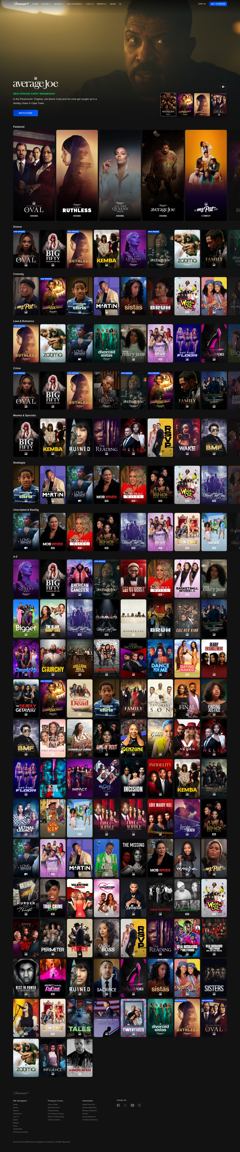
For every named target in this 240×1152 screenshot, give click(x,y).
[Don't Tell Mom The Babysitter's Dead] (79, 698)
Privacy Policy (53, 1111)
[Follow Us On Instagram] (139, 1105)
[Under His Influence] (53, 1058)
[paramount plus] (21, 4)
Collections (17, 1114)
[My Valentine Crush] (79, 898)
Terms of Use (53, 1104)
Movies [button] (58, 4)
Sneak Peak (17, 1129)
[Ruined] (79, 978)
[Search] (120, 4)
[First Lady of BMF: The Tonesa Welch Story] (26, 738)
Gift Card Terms (54, 1107)
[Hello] (214, 738)
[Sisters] (214, 978)
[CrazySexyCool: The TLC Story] (106, 658)
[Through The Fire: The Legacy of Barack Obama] (106, 1018)
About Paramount (89, 1117)
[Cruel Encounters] (133, 658)
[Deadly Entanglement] (214, 658)
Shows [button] (46, 4)
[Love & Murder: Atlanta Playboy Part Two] (133, 818)
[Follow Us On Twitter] (125, 1105)
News (113, 4)
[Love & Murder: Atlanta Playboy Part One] (106, 818)
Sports (15, 1120)
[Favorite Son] (160, 698)
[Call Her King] (187, 618)
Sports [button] (101, 4)
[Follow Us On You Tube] (132, 1105)
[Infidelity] (160, 778)
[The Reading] (160, 938)
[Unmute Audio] (223, 87)
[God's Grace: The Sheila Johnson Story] (160, 738)
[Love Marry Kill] (160, 818)
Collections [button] (74, 4)
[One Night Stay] (26, 938)
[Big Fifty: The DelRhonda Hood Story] (53, 578)
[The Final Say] (187, 698)
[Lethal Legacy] (26, 818)
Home (35, 4)
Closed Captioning (89, 1107)
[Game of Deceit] (106, 738)
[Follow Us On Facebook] (118, 1105)
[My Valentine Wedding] (106, 898)
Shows (15, 1107)
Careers (85, 1114)
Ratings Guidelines (89, 1111)
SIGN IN (202, 4)
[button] (34, 175)
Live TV (90, 4)
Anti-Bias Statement (90, 1120)
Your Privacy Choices (56, 1114)
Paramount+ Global (20, 1132)
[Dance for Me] (160, 658)
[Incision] (133, 778)
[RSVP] (133, 938)
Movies (16, 1111)
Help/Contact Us (88, 1104)
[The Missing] (133, 858)
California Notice (54, 1120)
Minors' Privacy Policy (56, 1117)
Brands (16, 1123)
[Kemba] (187, 778)
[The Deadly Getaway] (26, 698)
